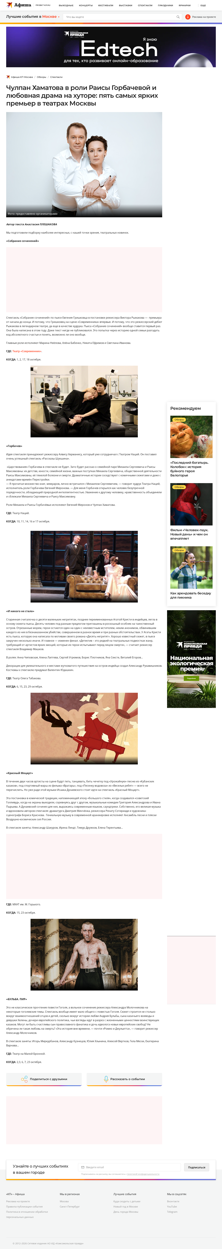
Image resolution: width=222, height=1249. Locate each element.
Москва (64, 1201)
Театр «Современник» (27, 351)
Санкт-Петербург (70, 1206)
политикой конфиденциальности (143, 1174)
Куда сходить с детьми (126, 1201)
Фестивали (105, 5)
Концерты (86, 5)
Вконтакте (173, 1201)
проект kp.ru (43, 5)
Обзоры (41, 77)
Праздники (165, 5)
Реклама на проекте (204, 16)
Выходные (66, 5)
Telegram (172, 1211)
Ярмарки (185, 5)
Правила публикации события (24, 1206)
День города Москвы (125, 1211)
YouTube (172, 1206)
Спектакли (145, 5)
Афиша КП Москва (22, 77)
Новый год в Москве (125, 1206)
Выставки (125, 5)
